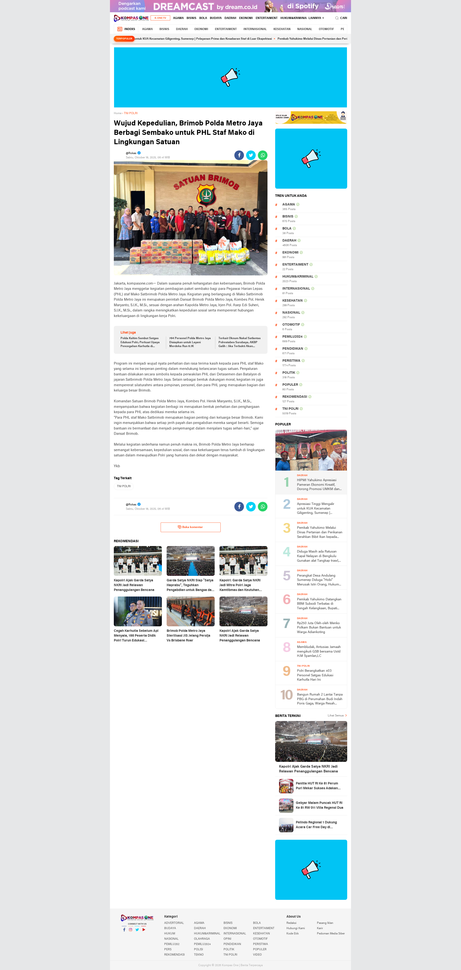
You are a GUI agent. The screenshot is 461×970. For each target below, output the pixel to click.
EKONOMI (246, 18)
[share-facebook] (239, 155)
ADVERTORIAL (174, 923)
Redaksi (291, 923)
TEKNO (199, 954)
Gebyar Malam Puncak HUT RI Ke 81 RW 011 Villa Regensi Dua (319, 805)
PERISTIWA (291, 361)
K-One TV (160, 18)
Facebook (124, 935)
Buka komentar (192, 527)
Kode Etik (292, 933)
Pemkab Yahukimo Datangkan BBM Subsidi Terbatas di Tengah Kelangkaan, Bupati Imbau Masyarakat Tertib (319, 604)
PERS (167, 949)
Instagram (130, 935)
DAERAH (230, 18)
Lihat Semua (336, 715)
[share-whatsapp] (262, 155)
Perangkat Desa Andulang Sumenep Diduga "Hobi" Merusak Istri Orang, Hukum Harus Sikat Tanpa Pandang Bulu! (318, 580)
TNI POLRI (124, 486)
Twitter (137, 935)
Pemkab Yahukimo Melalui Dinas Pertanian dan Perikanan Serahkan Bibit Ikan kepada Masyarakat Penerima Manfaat (332, 38)
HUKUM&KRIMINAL (294, 18)
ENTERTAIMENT (267, 18)
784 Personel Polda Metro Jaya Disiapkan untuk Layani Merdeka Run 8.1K (190, 342)
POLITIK (288, 373)
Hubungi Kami (295, 928)
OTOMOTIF (326, 29)
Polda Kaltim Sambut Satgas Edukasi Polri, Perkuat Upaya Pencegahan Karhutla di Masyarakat (140, 342)
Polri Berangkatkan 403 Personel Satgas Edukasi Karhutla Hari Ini (315, 675)
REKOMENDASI (294, 397)
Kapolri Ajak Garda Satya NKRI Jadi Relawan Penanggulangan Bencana (308, 769)
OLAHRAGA (202, 939)
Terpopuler (124, 38)
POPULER (290, 385)
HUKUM (169, 933)
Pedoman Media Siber (331, 933)
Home (117, 113)
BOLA (203, 18)
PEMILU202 (171, 944)
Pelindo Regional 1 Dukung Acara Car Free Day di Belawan (316, 825)
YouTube (143, 935)
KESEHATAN (282, 29)
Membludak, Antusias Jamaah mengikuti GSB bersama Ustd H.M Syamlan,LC (319, 651)
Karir (320, 928)
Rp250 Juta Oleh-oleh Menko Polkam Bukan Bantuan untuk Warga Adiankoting (319, 628)
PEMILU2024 (292, 337)
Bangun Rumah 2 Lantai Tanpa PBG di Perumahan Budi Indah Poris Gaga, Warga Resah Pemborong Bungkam (320, 699)
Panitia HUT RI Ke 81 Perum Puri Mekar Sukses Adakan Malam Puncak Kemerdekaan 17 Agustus (318, 786)
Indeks (129, 29)
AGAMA (178, 18)
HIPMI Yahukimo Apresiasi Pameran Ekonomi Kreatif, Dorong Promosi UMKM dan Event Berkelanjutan (318, 485)
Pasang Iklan (325, 923)
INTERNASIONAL (255, 29)
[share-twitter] (251, 155)
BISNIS (191, 18)
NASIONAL (304, 29)
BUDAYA (216, 18)
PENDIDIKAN (292, 349)
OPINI (227, 939)
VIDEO (257, 954)
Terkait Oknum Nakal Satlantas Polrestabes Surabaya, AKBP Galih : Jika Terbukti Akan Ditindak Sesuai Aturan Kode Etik (239, 342)
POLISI (198, 949)
